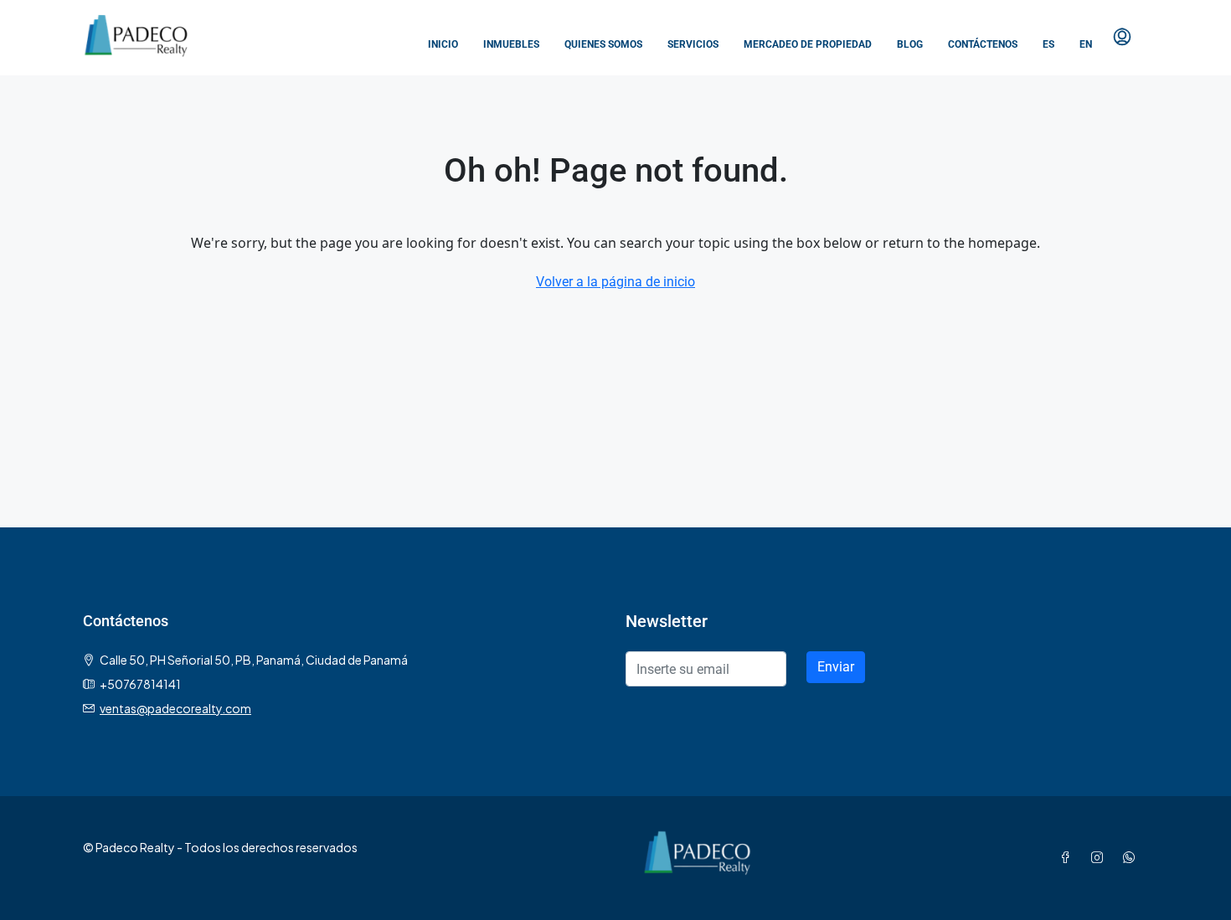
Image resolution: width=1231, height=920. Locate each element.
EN (1085, 44)
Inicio (443, 44)
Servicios (693, 44)
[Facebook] (1068, 857)
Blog (910, 44)
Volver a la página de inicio (615, 282)
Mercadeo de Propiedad (808, 44)
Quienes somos (603, 44)
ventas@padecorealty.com (175, 708)
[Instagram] (1100, 857)
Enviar (835, 667)
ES (1048, 44)
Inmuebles (511, 44)
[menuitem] (1122, 37)
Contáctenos (982, 44)
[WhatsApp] (1132, 857)
